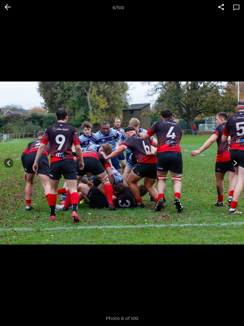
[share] (221, 7)
